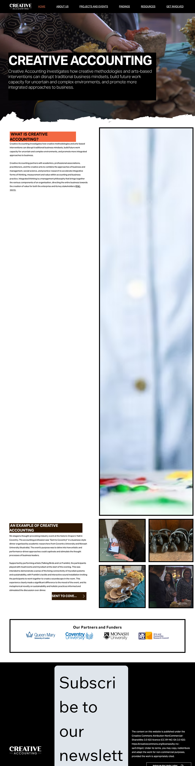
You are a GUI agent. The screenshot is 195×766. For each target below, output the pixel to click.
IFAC (78, 186)
